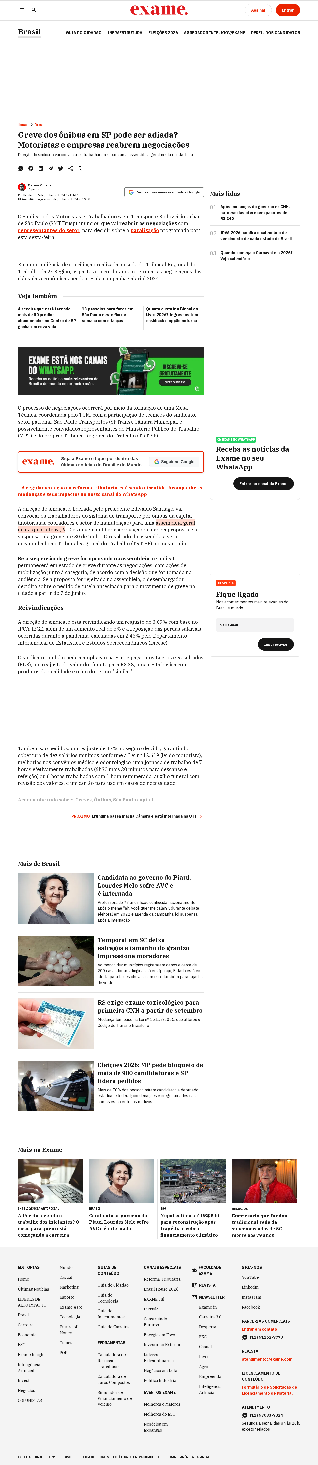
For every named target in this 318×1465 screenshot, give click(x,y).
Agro (203, 1366)
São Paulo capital (133, 800)
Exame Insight (31, 1354)
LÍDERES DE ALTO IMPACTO (32, 1302)
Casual (66, 1277)
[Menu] (22, 10)
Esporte (67, 1297)
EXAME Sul (154, 1299)
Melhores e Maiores (162, 1404)
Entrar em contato (259, 1329)
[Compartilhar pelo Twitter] (61, 168)
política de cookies (92, 1457)
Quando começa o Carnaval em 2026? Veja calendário (256, 255)
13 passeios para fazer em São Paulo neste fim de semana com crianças (107, 314)
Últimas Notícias (33, 1289)
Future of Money (68, 1329)
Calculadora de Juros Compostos (114, 1379)
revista (207, 1285)
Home (22, 125)
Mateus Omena (39, 185)
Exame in (208, 1307)
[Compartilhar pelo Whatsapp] (21, 168)
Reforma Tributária (162, 1279)
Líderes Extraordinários (159, 1357)
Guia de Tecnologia (108, 1298)
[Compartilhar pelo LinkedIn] (41, 168)
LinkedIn (250, 1287)
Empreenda (210, 1376)
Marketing (69, 1287)
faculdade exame (210, 1270)
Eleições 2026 (163, 32)
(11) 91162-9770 (266, 1337)
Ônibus (102, 800)
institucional (30, 1457)
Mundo (66, 1267)
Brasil (29, 32)
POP (63, 1352)
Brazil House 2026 (161, 1289)
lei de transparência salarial (184, 1457)
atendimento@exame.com (267, 1359)
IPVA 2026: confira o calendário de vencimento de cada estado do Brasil (256, 235)
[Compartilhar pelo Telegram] (51, 168)
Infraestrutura (125, 32)
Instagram (251, 1297)
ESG (22, 1344)
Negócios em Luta (160, 1370)
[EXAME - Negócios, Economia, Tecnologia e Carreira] (159, 10)
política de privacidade (133, 1457)
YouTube (250, 1277)
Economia (27, 1334)
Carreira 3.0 (210, 1316)
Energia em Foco (159, 1334)
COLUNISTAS (30, 1400)
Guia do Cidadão (84, 32)
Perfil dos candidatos (275, 32)
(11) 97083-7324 (266, 1415)
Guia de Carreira (113, 1326)
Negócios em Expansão (156, 1427)
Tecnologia (70, 1316)
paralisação (144, 230)
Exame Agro (71, 1307)
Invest (24, 1380)
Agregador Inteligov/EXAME (214, 32)
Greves (83, 800)
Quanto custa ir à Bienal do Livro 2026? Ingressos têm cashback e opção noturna (172, 314)
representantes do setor (49, 230)
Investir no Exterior (162, 1344)
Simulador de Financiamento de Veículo (115, 1398)
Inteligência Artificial (29, 1367)
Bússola (151, 1309)
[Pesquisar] (34, 10)
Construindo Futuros (155, 1321)
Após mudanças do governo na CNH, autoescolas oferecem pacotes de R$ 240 (255, 212)
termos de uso (59, 1457)
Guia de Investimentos (111, 1314)
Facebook (251, 1307)
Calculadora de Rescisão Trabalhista (112, 1360)
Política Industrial (161, 1380)
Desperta (207, 1326)
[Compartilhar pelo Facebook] (31, 168)
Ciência (67, 1342)
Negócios (26, 1390)
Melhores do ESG (160, 1414)
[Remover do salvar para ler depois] (80, 168)
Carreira (26, 1324)
